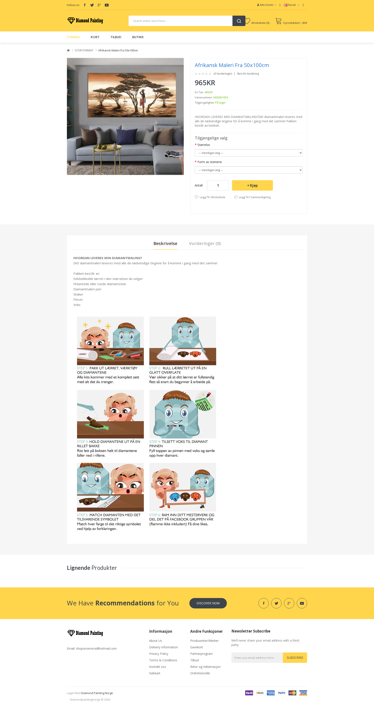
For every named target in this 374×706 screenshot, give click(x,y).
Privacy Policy (158, 654)
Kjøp (254, 185)
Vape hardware (39, 45)
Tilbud (194, 660)
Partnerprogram (201, 654)
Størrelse (203, 145)
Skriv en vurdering (248, 73)
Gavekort (196, 647)
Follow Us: (73, 5)
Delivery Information (163, 647)
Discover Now (208, 603)
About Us (155, 641)
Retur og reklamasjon (205, 667)
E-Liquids (96, 45)
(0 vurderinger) (223, 73)
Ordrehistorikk (200, 673)
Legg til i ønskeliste (212, 197)
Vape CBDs (71, 45)
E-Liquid (23, 45)
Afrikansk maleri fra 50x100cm (118, 50)
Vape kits (56, 45)
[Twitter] (92, 5)
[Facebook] (84, 5)
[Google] (99, 5)
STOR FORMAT (84, 50)
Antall (199, 185)
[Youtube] (106, 5)
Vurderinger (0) (205, 243)
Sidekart (154, 673)
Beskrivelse (165, 243)
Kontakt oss (157, 667)
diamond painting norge (97, 693)
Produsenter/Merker (204, 641)
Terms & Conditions (163, 660)
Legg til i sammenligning (255, 197)
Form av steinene (209, 162)
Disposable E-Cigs (114, 45)
